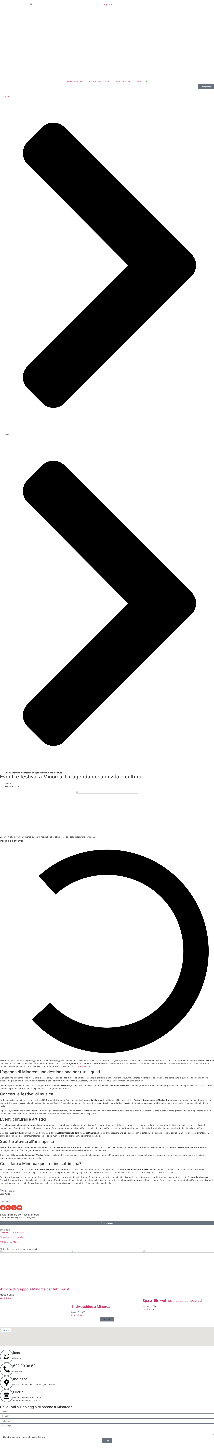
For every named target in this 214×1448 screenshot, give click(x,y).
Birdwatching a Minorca (90, 1306)
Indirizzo (20, 1379)
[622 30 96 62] (6, 1369)
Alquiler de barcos (75, 81)
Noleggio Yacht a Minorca (12, 1232)
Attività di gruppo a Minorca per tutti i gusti (35, 1289)
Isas (16, 1353)
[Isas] (6, 1356)
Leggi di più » (6, 1298)
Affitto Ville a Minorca (10, 1242)
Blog (138, 81)
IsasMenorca (84, 1066)
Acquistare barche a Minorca (13, 1237)
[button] (3, 1207)
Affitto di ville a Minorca (100, 81)
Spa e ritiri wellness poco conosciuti (172, 1300)
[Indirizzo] (6, 1382)
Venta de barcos (124, 81)
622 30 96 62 (24, 1366)
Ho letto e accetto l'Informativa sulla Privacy (24, 1437)
